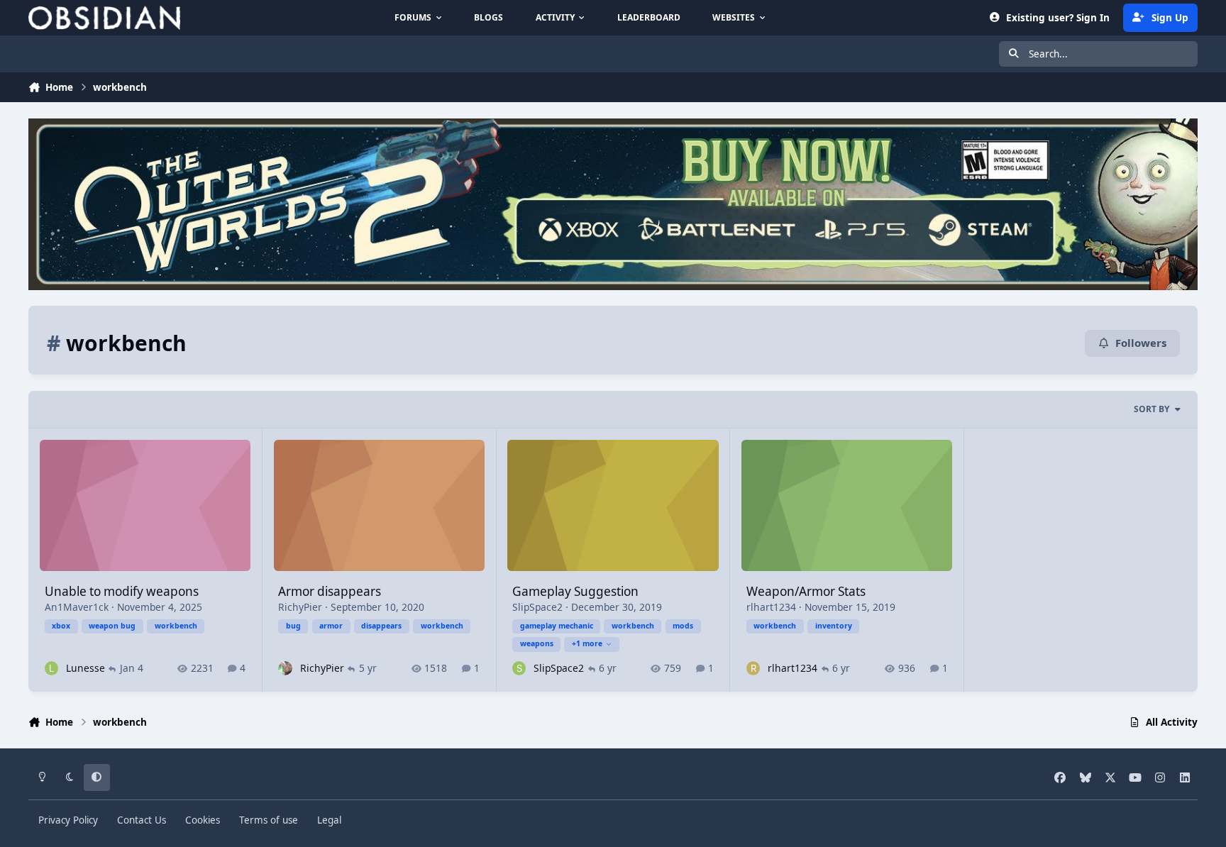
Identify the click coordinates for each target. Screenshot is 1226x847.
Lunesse (85, 668)
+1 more (587, 643)
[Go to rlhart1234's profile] (753, 668)
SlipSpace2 (537, 607)
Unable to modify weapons (122, 591)
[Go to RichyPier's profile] (285, 668)
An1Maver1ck (77, 607)
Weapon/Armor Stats (806, 591)
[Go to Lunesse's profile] (51, 668)
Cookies (202, 820)
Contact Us (141, 820)
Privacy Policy (68, 820)
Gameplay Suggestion (575, 591)
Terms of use (268, 820)
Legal (329, 820)
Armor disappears (329, 591)
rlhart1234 (771, 607)
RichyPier (300, 607)
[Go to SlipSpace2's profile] (519, 668)
